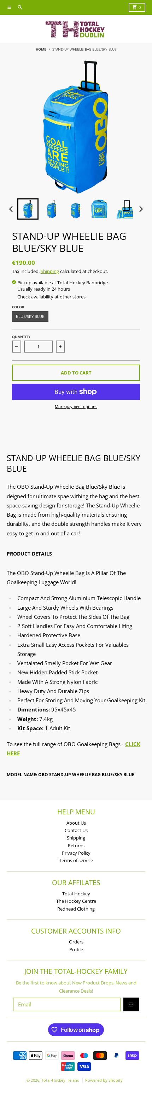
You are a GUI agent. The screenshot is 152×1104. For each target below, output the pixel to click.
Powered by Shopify (104, 1080)
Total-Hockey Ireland (60, 1080)
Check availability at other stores (51, 297)
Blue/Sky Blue (30, 316)
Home (41, 49)
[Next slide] (140, 209)
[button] (28, 209)
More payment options (76, 406)
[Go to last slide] (11, 209)
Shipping (50, 271)
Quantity (21, 336)
